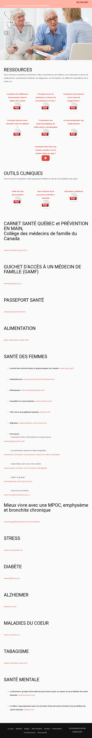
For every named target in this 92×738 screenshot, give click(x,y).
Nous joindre (42, 732)
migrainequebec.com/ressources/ (33, 423)
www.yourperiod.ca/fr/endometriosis (39, 379)
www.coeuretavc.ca (12, 634)
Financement (57, 729)
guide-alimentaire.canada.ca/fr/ (16, 340)
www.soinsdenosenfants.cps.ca (17, 495)
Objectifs (19, 729)
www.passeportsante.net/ (15, 311)
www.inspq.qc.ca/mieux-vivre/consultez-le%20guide (25, 468)
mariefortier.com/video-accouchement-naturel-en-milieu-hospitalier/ (32, 454)
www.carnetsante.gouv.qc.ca (15, 250)
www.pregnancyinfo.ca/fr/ (14, 441)
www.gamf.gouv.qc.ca (13, 283)
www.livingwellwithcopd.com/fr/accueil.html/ (22, 521)
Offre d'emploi (37, 729)
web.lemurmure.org (27, 695)
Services (47, 729)
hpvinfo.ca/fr (45, 412)
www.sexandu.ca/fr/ (44, 401)
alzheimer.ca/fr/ (10, 606)
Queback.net (77, 732)
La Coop (11, 729)
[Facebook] (6, 33)
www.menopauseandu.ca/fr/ (33, 390)
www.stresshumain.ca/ (13, 550)
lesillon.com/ (29, 709)
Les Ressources (29, 732)
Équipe (26, 729)
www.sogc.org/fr (67, 368)
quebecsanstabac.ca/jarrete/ (16, 663)
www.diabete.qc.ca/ (12, 578)
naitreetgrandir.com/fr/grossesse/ (18, 481)
